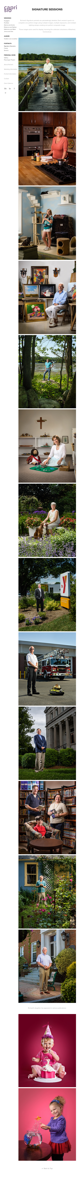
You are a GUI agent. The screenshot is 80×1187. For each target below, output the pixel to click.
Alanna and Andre (9, 25)
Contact (6, 79)
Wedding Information (10, 69)
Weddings (7, 18)
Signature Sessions (10, 46)
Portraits (7, 43)
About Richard (8, 64)
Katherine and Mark (10, 29)
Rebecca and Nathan (10, 27)
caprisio (10, 8)
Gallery (6, 58)
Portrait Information (10, 74)
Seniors (6, 50)
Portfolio (6, 23)
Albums (6, 36)
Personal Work (10, 55)
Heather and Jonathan (10, 39)
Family (6, 48)
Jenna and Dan (8, 31)
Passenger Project (9, 60)
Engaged (6, 21)
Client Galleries (8, 83)
